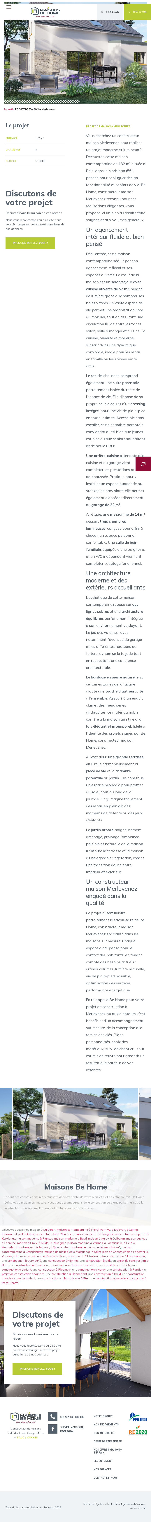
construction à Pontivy (128, 1269)
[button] (10, 7)
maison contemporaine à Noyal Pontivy (83, 1229)
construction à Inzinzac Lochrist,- (74, 1265)
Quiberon (49, 1229)
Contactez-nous (106, 1477)
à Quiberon (117, 1238)
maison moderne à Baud (70, 1238)
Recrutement (103, 1460)
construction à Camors (30, 1265)
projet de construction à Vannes (23, 1274)
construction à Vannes (63, 1260)
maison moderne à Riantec (35, 1238)
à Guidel (43, 1243)
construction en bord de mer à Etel (65, 1278)
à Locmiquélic (113, 1243)
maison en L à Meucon (83, 1256)
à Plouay (49, 1256)
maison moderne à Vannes (85, 1243)
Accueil (8, 109)
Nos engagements (106, 1424)
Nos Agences (102, 1469)
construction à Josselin (111, 1278)
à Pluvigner (58, 1243)
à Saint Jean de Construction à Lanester (118, 1252)
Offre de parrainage (108, 1441)
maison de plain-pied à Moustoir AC (96, 1247)
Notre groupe (103, 1416)
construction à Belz (98, 1260)
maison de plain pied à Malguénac (67, 1252)
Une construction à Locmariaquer (123, 1256)
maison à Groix (27, 1243)
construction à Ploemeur (54, 1269)
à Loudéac (35, 1256)
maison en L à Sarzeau (34, 1247)
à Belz (128, 1243)
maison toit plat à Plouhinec (54, 1234)
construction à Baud (107, 1274)
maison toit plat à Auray (18, 1234)
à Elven (61, 1256)
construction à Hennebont (69, 1274)
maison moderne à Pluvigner (94, 1234)
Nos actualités (104, 1433)
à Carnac (132, 1229)
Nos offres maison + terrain (108, 1451)
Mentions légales (93, 1504)
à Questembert (60, 1247)
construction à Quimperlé (24, 1260)
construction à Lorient (16, 1269)
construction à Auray (92, 1269)
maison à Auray (98, 1238)
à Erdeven (118, 1229)
